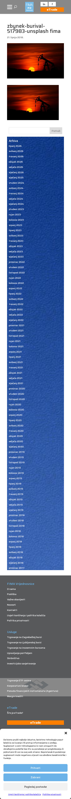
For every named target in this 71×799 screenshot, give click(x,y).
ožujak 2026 (16, 162)
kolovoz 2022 (16, 283)
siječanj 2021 (16, 383)
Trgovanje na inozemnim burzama (26, 648)
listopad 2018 (17, 526)
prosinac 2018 (17, 515)
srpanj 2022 (15, 288)
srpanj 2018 (15, 541)
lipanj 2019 (15, 483)
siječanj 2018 (16, 563)
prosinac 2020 (17, 388)
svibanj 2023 (16, 235)
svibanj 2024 (16, 188)
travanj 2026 (16, 156)
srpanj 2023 (15, 225)
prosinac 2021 (16, 325)
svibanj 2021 (16, 362)
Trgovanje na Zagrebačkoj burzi (24, 637)
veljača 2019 (16, 505)
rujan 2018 (15, 531)
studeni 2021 (16, 330)
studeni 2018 (16, 520)
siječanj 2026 (16, 172)
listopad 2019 (17, 462)
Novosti (11, 605)
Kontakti (12, 610)
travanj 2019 (16, 494)
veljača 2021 (15, 378)
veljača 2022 (16, 315)
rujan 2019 (15, 468)
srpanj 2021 (15, 352)
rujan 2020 (15, 404)
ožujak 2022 (16, 309)
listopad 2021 (16, 336)
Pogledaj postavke (35, 787)
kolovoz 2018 (16, 536)
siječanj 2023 (16, 257)
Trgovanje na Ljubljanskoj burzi (24, 642)
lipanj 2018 (15, 547)
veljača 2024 (16, 199)
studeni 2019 (16, 457)
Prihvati (35, 768)
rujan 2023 (15, 214)
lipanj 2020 (15, 420)
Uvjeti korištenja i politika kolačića (24, 794)
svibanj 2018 (16, 552)
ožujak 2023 (16, 246)
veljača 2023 (16, 251)
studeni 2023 (16, 209)
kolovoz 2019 (16, 473)
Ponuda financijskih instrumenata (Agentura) (32, 691)
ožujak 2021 (15, 373)
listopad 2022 (17, 272)
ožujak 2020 (16, 436)
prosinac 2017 (16, 568)
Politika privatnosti (52, 794)
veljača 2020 (16, 441)
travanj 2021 (16, 367)
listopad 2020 (17, 399)
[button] (66, 733)
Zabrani (35, 777)
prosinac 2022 (17, 262)
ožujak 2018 (16, 557)
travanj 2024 (16, 193)
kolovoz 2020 (16, 409)
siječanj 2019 (16, 510)
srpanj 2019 (15, 478)
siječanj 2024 (16, 204)
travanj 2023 (16, 241)
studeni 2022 (16, 267)
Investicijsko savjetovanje (21, 663)
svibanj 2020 (16, 425)
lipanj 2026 (15, 146)
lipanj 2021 (15, 357)
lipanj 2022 (15, 294)
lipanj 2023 (15, 230)
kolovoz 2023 (16, 220)
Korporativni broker (17, 686)
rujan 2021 (15, 341)
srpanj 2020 (15, 415)
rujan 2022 (15, 278)
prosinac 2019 (17, 452)
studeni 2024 (16, 183)
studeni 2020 (16, 394)
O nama (11, 589)
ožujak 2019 (16, 499)
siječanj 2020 (16, 446)
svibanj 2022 (16, 299)
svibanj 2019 (16, 489)
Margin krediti (15, 696)
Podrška (11, 594)
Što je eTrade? (15, 713)
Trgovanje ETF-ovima (19, 680)
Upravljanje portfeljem (19, 653)
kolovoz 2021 (16, 346)
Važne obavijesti (16, 599)
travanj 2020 (16, 431)
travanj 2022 (16, 304)
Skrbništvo (13, 658)
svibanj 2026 (16, 151)
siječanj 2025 (16, 177)
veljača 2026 (16, 167)
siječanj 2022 (16, 320)
